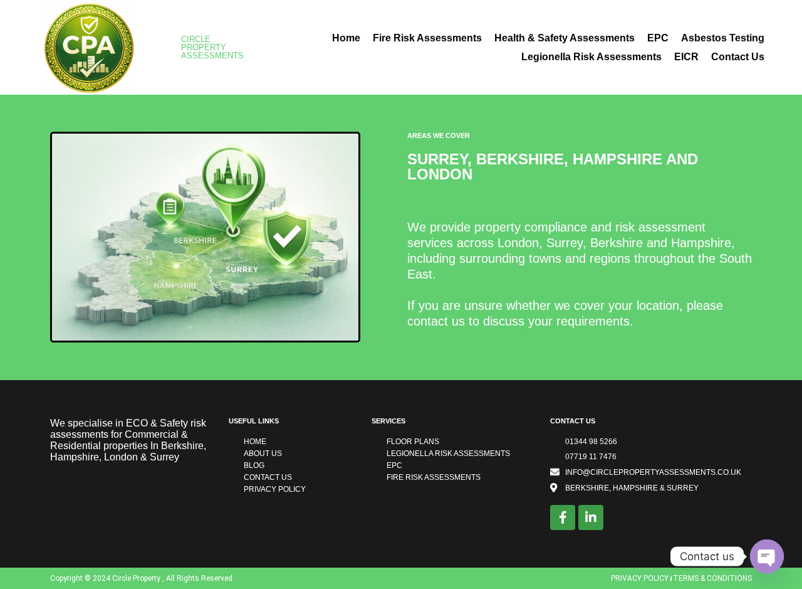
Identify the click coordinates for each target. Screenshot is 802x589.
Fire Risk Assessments (427, 38)
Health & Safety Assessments (564, 38)
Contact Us (737, 56)
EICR (686, 56)
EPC (658, 38)
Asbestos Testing (722, 38)
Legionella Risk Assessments (591, 56)
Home (346, 38)
